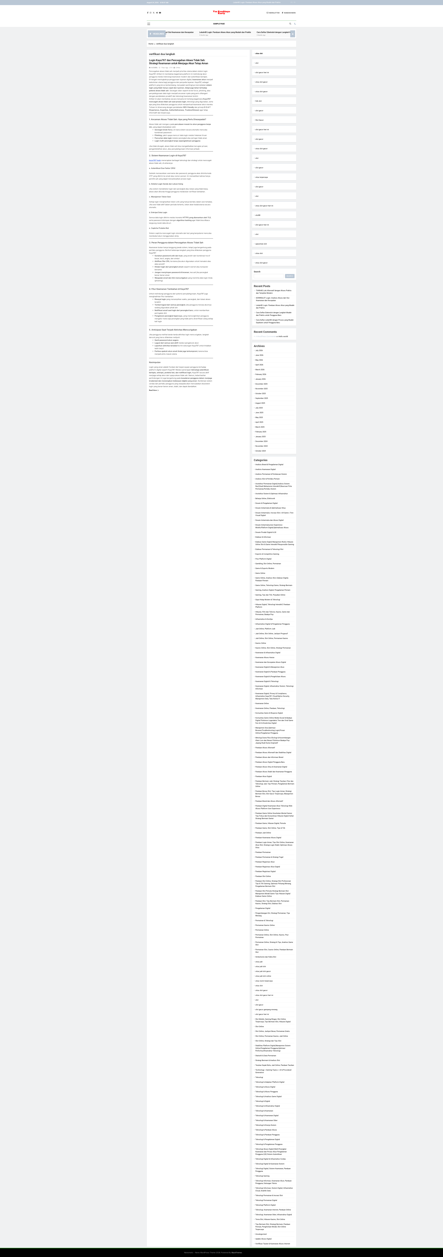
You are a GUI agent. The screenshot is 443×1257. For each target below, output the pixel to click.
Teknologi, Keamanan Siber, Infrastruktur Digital (273, 1215)
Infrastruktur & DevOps (264, 619)
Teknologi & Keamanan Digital (266, 1116)
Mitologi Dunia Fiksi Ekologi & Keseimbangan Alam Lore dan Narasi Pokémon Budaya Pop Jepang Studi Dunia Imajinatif (272, 740)
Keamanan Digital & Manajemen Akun (269, 667)
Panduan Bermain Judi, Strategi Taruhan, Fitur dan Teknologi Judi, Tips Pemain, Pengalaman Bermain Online (274, 783)
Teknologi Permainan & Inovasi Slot (269, 1195)
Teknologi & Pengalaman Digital (267, 1139)
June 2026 (259, 355)
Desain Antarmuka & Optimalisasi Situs (270, 508)
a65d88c (154, 67)
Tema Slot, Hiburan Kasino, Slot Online (270, 1219)
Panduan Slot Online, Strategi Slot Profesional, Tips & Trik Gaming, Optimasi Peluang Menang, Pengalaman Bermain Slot (273, 883)
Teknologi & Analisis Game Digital (268, 1096)
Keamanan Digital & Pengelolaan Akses (270, 676)
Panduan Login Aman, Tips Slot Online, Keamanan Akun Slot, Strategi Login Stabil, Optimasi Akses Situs (274, 845)
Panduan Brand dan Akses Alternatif (269, 801)
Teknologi (259, 1077)
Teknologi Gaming (262, 1176)
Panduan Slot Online (263, 876)
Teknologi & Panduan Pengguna (267, 1135)
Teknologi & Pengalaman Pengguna (268, 1144)
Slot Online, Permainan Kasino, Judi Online (271, 1036)
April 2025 (259, 422)
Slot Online (259, 1026)
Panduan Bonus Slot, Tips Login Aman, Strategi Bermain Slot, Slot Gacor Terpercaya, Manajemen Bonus (274, 793)
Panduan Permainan (263, 852)
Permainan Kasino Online (265, 925)
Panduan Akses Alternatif (265, 748)
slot (256, 63)
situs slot (259, 253)
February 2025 (260, 432)
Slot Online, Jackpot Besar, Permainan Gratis (272, 1031)
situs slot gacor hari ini (264, 206)
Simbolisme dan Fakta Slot (265, 957)
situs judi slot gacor (263, 971)
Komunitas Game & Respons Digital (269, 713)
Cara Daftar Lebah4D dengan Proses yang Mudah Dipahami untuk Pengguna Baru (266, 32)
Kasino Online (260, 643)
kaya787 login (155, 160)
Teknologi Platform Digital (265, 1205)
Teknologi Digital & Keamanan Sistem (269, 1164)
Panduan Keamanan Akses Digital (268, 838)
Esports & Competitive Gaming (267, 554)
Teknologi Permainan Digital (266, 1200)
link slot (258, 101)
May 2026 (259, 360)
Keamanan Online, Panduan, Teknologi (270, 708)
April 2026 (259, 365)
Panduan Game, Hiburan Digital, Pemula (270, 823)
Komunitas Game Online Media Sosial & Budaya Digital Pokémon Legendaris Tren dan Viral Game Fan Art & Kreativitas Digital (274, 720)
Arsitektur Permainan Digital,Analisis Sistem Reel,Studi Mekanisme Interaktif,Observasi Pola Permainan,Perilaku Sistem (273, 486)
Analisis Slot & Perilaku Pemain (267, 479)
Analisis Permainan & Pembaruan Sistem (271, 474)
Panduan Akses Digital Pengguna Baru (270, 762)
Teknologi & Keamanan (264, 1111)
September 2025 (261, 398)
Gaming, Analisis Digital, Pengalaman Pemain (272, 590)
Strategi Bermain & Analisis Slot (267, 1060)
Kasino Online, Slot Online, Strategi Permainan (273, 648)
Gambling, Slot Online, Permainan (268, 564)
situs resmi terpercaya (264, 981)
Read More (153, 390)
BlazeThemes (237, 1253)
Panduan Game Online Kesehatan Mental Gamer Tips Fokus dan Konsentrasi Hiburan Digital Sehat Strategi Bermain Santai (274, 815)
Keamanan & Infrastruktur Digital (267, 653)
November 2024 (261, 446)
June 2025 (259, 413)
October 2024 (260, 451)
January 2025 (260, 437)
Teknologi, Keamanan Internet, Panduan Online (273, 1210)
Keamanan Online (262, 703)
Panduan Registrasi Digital (265, 871)
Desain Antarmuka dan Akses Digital (269, 520)
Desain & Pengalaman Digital (266, 503)
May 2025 (259, 417)
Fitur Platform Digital (263, 559)
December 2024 (261, 441)
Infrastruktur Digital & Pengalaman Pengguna (272, 624)
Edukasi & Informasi (263, 537)
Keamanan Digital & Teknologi (266, 681)
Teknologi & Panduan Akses (266, 1130)
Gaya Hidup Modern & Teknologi (267, 600)
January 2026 (260, 379)
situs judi (258, 962)
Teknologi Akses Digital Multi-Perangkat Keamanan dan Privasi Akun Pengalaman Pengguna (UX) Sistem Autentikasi (271, 1151)
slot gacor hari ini (262, 72)
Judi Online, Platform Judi (265, 629)
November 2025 (261, 389)
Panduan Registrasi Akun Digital (267, 867)
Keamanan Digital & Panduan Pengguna (270, 672)
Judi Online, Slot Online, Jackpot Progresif (271, 634)
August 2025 (260, 403)
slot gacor (259, 111)
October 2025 (260, 393)
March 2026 (259, 370)
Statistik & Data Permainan (265, 1056)
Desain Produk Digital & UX (265, 532)
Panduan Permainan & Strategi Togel (269, 857)
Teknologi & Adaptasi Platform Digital (269, 1082)
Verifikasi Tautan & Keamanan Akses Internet (272, 1244)
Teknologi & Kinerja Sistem (265, 1125)
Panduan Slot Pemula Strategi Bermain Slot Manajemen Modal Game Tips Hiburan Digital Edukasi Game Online (272, 893)
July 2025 (259, 408)
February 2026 (260, 374)
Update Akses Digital (263, 1239)
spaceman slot (261, 244)
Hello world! (283, 336)
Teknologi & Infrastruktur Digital (267, 1106)
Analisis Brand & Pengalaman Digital (269, 464)
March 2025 (259, 427)
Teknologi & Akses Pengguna (266, 1092)
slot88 (257, 215)
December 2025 (261, 384)
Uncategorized (260, 1234)
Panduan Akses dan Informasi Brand (269, 757)
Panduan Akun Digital (263, 776)
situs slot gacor (261, 82)
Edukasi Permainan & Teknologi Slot (269, 549)
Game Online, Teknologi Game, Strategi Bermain (273, 585)
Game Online (260, 573)
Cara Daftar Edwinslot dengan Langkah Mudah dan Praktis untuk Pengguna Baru (193, 32)
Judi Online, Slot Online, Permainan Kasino (271, 638)
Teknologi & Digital (262, 1101)
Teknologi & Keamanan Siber (266, 1120)
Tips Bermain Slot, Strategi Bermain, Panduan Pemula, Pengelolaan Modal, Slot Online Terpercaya (272, 1226)
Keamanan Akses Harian (264, 657)
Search (257, 271)
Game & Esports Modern (264, 568)
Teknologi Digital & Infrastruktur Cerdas (270, 1159)
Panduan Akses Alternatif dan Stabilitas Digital (273, 752)
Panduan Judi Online (263, 833)
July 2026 (259, 350)
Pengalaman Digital (262, 908)
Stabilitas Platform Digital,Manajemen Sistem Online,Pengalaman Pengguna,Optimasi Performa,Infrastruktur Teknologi (272, 1048)
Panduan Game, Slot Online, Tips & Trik (270, 828)
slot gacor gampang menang (266, 1010)
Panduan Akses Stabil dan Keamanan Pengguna (273, 772)
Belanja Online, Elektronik (265, 498)
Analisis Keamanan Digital (265, 469)
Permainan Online (262, 930)
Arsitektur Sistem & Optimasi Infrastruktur (271, 494)
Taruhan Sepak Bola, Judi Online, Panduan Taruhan (274, 1065)
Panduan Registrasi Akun (265, 862)
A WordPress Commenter (265, 336)
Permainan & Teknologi (264, 920)
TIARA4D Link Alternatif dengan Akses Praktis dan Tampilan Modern (254, 2)
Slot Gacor (259, 120)
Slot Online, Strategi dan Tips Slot (268, 1041)
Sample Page (219, 24)
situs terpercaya (261, 177)
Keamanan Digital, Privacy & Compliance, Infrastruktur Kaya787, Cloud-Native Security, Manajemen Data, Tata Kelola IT (272, 696)
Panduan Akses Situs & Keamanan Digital (271, 767)
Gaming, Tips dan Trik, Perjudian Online (270, 595)
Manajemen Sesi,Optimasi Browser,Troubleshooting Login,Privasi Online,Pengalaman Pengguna (270, 730)
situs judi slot (260, 966)
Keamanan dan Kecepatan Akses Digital (270, 662)
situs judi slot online (263, 976)
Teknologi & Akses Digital (265, 1087)
